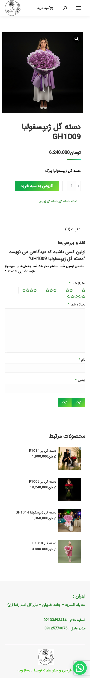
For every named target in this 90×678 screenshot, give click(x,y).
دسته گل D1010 (44, 543)
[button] (76, 39)
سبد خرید (43, 8)
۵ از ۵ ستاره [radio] (74, 297)
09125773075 (56, 628)
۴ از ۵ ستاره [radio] (27, 290)
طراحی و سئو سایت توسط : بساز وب (45, 670)
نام (81, 360)
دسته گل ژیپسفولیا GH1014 (35, 512)
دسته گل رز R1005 (42, 481)
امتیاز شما (77, 283)
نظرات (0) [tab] (72, 229)
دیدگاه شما (76, 304)
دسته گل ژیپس (48, 201)
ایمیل (80, 380)
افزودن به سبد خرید (37, 186)
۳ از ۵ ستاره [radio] (49, 290)
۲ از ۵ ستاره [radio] (67, 290)
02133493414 (55, 620)
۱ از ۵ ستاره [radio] (81, 290)
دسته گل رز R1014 (42, 451)
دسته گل (64, 201)
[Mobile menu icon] (78, 8)
